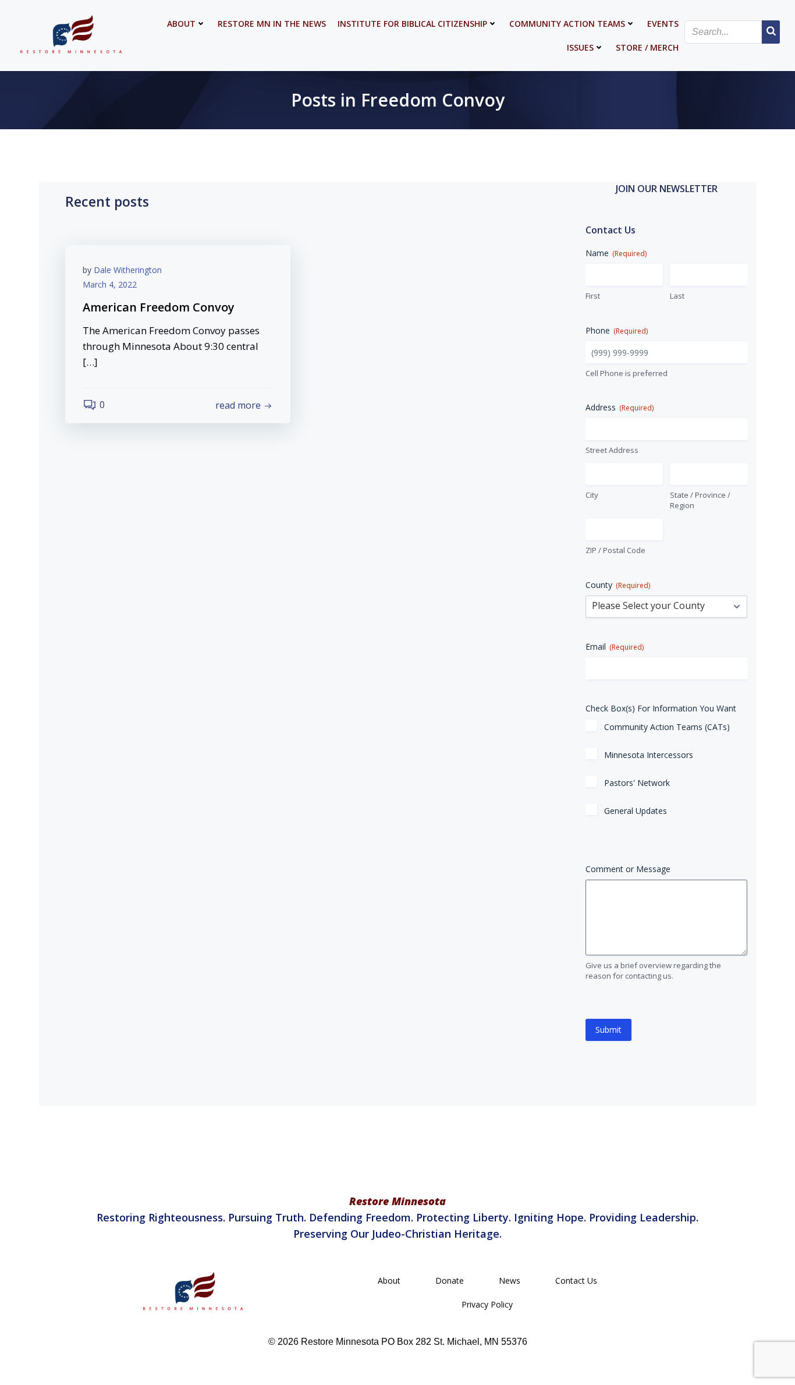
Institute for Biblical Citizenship (412, 23)
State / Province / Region (700, 500)
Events (663, 23)
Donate (449, 1280)
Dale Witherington (128, 269)
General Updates (635, 810)
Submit (608, 1029)
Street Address (611, 450)
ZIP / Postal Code (615, 550)
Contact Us (576, 1280)
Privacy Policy (487, 1304)
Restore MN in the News (272, 23)
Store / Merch (647, 47)
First (592, 296)
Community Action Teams (567, 23)
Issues (580, 47)
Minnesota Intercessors (648, 754)
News (509, 1280)
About (181, 23)
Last (677, 296)
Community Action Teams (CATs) (667, 726)
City (591, 495)
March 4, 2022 (110, 284)
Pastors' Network (637, 782)
